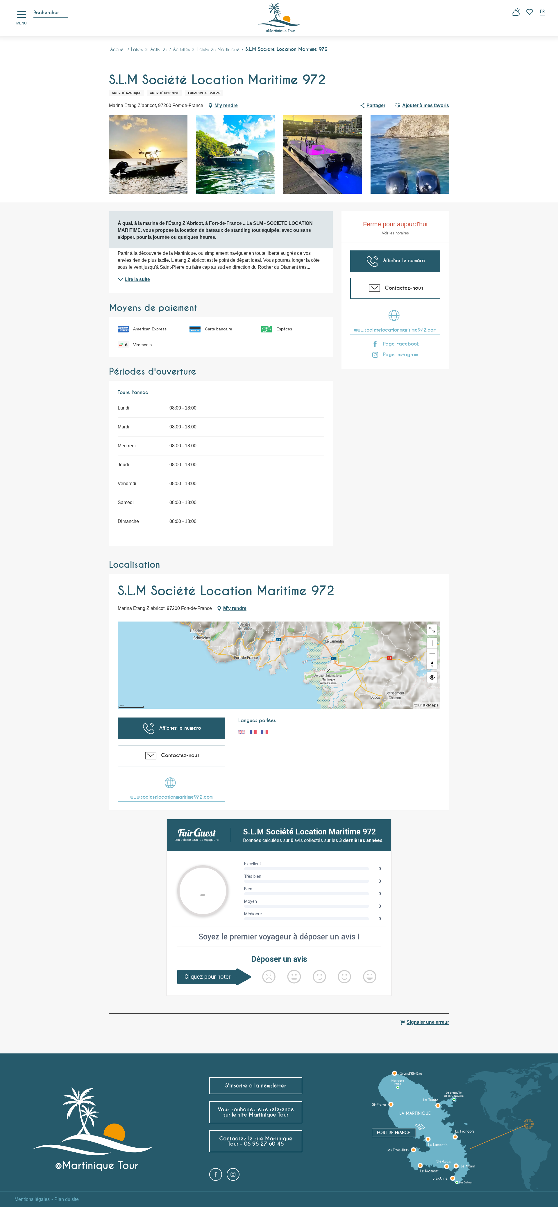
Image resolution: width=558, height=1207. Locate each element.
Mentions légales (32, 1199)
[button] (543, 12)
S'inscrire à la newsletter (255, 1085)
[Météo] (516, 14)
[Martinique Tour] (279, 18)
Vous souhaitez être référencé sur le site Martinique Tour (256, 1112)
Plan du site (66, 1199)
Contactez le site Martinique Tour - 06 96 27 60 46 (255, 1141)
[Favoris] (530, 12)
